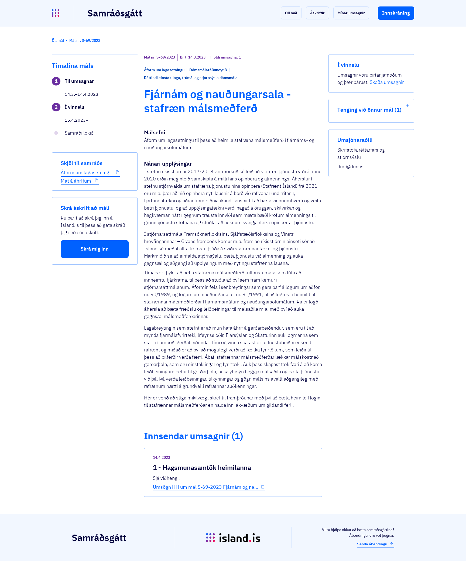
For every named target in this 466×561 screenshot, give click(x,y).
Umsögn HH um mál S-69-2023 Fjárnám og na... (205, 487)
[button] (291, 12)
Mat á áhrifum (76, 181)
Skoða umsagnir (386, 82)
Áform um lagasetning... (87, 172)
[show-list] (407, 106)
